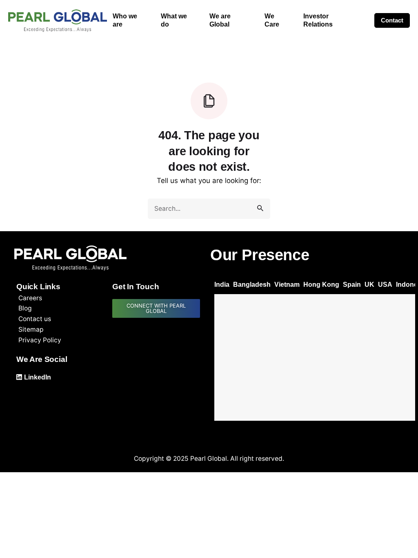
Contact (392, 20)
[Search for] (209, 209)
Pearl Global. (209, 458)
